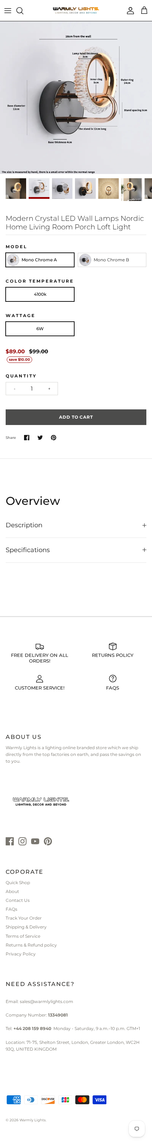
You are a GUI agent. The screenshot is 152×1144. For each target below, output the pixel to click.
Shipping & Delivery (26, 927)
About (12, 891)
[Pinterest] (48, 841)
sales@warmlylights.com (46, 1001)
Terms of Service (23, 936)
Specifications (28, 550)
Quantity (21, 375)
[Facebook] (10, 841)
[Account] (128, 10)
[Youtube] (35, 841)
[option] (76, 97)
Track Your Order (24, 918)
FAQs (11, 909)
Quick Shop (18, 882)
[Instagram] (22, 841)
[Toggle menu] (8, 10)
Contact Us (18, 900)
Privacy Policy (21, 954)
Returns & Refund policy (31, 945)
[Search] (23, 10)
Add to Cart (76, 417)
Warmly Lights (32, 1120)
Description (24, 525)
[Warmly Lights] (76, 10)
